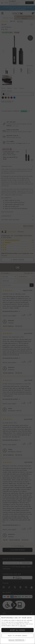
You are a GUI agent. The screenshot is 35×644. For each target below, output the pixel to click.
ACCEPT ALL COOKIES (17, 630)
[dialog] (17, 629)
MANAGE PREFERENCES (16, 640)
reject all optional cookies (17, 635)
